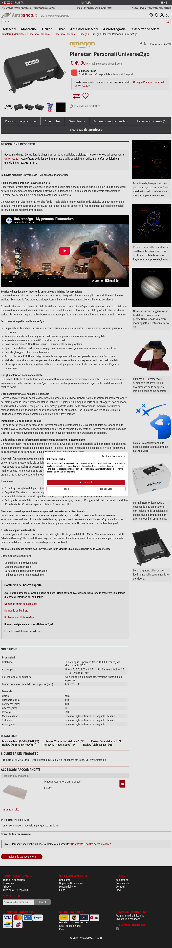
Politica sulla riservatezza (113, 456)
